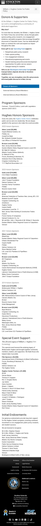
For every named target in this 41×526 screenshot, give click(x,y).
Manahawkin (25, 488)
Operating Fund (19, 49)
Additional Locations (28, 478)
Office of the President (28, 460)
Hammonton (25, 485)
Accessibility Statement (21, 506)
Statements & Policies (13, 473)
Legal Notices (26, 463)
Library (17, 463)
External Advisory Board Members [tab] (15, 90)
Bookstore (16, 460)
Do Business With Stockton (29, 470)
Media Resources (27, 467)
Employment (15, 467)
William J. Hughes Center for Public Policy (16, 10)
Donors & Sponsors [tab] (10, 86)
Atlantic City (25, 481)
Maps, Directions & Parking (21, 503)
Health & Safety (15, 470)
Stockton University (10, 2)
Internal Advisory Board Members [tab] (15, 95)
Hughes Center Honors (23, 119)
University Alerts (26, 473)
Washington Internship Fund (20, 70)
